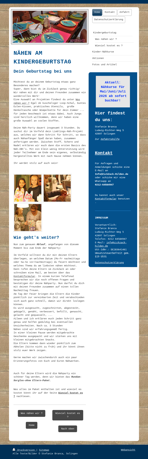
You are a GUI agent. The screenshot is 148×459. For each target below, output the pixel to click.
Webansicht (128, 449)
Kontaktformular (24, 276)
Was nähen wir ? (31, 413)
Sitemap (44, 450)
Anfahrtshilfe (110, 139)
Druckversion (26, 450)
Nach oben (67, 428)
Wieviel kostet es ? (67, 415)
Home (31, 425)
